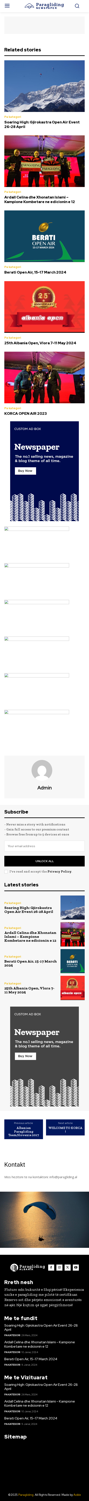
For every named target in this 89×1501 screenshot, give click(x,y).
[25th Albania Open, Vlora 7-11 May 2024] (44, 307)
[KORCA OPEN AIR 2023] (44, 377)
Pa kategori (12, 116)
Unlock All (44, 861)
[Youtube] (76, 1268)
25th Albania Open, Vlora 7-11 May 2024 (40, 343)
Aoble (77, 1495)
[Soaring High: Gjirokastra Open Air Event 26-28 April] (44, 86)
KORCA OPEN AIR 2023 (25, 413)
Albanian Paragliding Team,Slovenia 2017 (23, 1131)
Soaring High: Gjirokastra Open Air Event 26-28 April (42, 124)
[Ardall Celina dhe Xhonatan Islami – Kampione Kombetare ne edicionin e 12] (44, 161)
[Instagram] (59, 1268)
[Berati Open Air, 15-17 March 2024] (44, 236)
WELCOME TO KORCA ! (65, 1129)
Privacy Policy (59, 871)
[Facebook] (51, 1268)
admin (44, 788)
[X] (68, 1268)
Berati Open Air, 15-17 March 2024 (35, 272)
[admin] (44, 770)
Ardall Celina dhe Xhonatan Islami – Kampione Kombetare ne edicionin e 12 (39, 199)
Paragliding (25, 1495)
